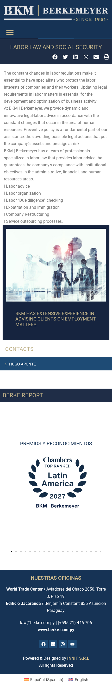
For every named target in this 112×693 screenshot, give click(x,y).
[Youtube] (72, 644)
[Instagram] (63, 644)
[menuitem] (43, 679)
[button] (10, 32)
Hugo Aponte (20, 364)
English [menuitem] (81, 679)
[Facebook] (43, 644)
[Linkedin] (53, 644)
